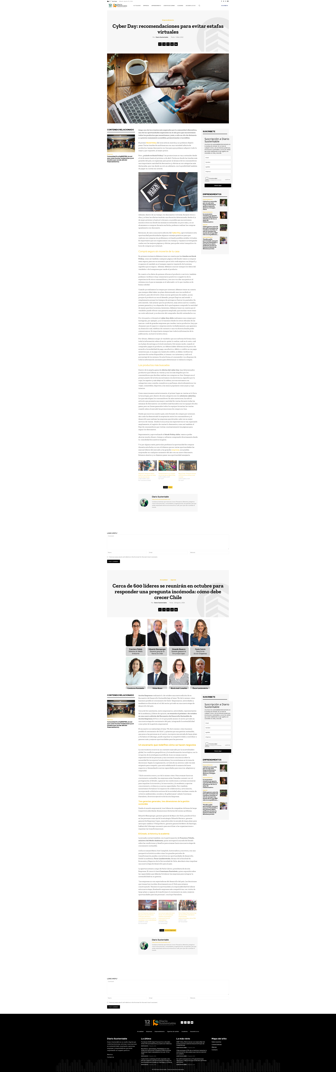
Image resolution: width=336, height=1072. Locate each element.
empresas (175, 450)
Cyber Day (176, 233)
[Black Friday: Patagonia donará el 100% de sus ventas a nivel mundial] (188, 465)
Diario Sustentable (162, 37)
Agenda (205, 224)
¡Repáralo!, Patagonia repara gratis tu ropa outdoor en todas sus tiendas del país (147, 475)
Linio (170, 487)
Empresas (110, 154)
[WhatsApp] (172, 44)
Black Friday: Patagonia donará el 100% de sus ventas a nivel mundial (187, 475)
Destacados (144, 1046)
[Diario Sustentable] (145, 502)
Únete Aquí (217, 185)
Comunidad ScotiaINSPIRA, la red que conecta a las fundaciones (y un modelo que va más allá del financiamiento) (120, 159)
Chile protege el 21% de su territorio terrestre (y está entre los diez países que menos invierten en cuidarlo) (191, 1052)
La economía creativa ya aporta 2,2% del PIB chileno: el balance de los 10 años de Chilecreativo (210, 218)
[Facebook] (221, 1)
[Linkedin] (176, 44)
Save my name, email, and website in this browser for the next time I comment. (133, 557)
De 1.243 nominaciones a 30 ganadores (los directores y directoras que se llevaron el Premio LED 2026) (191, 1060)
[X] (226, 1)
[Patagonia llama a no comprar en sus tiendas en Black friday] (168, 465)
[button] (199, 5)
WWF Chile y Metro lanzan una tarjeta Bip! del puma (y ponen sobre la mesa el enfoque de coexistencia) (190, 1043)
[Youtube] (228, 1)
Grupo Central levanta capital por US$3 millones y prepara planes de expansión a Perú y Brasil (199, 523)
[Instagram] (224, 1)
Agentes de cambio (181, 1047)
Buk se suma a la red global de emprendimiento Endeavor (136, 523)
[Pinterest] (168, 44)
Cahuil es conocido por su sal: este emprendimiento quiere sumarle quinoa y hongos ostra (210, 205)
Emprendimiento (168, 20)
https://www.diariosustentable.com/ (161, 499)
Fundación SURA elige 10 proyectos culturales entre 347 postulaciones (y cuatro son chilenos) (156, 1042)
